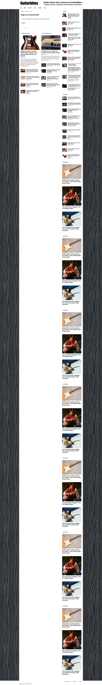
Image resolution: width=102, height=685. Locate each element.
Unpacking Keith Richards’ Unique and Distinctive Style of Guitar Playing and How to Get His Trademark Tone (74, 67)
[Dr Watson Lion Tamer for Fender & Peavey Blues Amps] (51, 42)
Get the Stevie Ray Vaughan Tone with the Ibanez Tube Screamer (71, 229)
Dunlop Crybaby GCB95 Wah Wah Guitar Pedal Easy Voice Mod (74, 136)
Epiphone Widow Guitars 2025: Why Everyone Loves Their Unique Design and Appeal (74, 15)
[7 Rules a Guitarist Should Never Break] (64, 23)
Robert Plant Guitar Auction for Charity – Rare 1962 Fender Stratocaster (33, 77)
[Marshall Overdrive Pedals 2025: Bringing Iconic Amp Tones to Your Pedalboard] (23, 71)
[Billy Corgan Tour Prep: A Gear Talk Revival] (64, 45)
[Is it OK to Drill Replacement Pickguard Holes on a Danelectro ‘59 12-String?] (43, 78)
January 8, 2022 (50, 66)
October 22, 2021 (70, 131)
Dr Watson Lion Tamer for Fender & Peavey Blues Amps (74, 98)
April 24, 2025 (28, 93)
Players (30, 7)
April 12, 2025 (70, 40)
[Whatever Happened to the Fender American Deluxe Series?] (64, 51)
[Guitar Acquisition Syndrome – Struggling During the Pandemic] (43, 71)
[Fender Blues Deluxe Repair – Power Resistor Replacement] (43, 65)
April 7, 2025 (70, 46)
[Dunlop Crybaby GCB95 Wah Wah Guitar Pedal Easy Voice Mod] (64, 137)
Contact (80, 681)
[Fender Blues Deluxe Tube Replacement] (64, 144)
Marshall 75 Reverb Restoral (74, 129)
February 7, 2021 (50, 80)
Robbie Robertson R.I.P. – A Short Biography (74, 87)
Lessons (40, 7)
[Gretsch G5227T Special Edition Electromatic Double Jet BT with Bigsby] (43, 85)
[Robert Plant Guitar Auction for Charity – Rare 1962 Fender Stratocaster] (23, 77)
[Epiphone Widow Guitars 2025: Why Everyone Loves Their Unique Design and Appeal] (30, 42)
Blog (45, 7)
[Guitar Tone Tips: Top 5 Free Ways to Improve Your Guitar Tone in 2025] (64, 35)
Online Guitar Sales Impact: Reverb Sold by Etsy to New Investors (32, 84)
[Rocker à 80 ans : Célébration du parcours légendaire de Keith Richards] (64, 58)
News (25, 7)
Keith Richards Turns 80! (74, 77)
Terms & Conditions (67, 681)
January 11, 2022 (70, 145)
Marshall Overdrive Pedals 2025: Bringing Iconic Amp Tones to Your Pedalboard (32, 70)
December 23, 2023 (70, 60)
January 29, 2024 (70, 53)
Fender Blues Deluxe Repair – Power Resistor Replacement (53, 64)
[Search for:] (41, 28)
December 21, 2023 (70, 81)
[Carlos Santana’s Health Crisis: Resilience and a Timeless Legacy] (23, 91)
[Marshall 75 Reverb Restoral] (64, 131)
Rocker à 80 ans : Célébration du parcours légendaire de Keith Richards (74, 58)
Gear (35, 7)
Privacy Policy (74, 681)
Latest (65, 11)
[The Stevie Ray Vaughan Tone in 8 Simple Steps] (64, 29)
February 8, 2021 (50, 87)
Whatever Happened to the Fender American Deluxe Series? (74, 51)
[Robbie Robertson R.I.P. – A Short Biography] (64, 86)
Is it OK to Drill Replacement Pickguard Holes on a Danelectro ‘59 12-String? (53, 77)
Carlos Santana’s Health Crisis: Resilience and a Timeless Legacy (33, 91)
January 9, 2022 (70, 139)
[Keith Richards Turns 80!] (64, 77)
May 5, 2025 (23, 57)
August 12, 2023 (70, 90)
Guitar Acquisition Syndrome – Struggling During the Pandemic (54, 70)
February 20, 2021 (44, 54)
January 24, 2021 (50, 73)
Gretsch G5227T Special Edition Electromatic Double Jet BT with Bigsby (53, 84)
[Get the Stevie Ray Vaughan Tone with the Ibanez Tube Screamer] (71, 219)
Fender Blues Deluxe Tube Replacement (74, 143)
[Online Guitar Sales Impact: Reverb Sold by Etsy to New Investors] (23, 84)
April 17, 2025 (70, 24)
